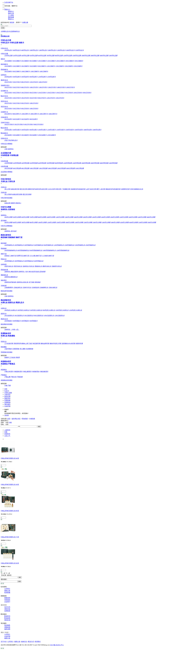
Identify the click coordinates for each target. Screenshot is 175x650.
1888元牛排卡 (61, 87)
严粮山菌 (7, 377)
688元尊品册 (25, 168)
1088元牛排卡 (34, 87)
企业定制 (7, 406)
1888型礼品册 (85, 55)
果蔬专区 (7, 398)
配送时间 (7, 616)
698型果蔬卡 (34, 321)
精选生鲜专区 (6, 235)
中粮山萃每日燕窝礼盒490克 (10, 511)
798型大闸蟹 (34, 217)
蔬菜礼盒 (11, 302)
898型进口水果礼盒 (49, 310)
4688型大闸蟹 (133, 222)
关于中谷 (4, 641)
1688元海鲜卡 (43, 71)
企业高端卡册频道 (6, 171)
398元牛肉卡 (8, 82)
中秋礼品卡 (5, 42)
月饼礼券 (11, 181)
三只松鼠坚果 (8, 343)
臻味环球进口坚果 (55, 343)
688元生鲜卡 (34, 119)
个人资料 (11, 15)
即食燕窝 (25, 418)
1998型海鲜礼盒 (80, 245)
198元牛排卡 (8, 98)
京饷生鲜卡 (4, 117)
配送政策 (7, 618)
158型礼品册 (8, 55)
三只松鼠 (12, 357)
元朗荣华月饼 (125, 189)
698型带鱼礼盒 (38, 261)
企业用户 (7, 601)
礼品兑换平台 (8, 2)
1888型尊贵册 (85, 163)
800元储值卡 (34, 61)
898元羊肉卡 (34, 92)
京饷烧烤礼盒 (43, 287)
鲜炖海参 (37, 282)
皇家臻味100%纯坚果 (68, 343)
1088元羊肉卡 (34, 108)
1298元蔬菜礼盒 (59, 315)
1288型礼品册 (67, 55)
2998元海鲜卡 (78, 66)
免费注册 (25, 22)
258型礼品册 (17, 55)
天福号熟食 (8, 349)
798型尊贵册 (50, 163)
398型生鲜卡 (8, 76)
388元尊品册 (17, 168)
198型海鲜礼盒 (9, 245)
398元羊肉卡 (8, 92)
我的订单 (11, 13)
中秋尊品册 (14, 155)
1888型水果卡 (87, 129)
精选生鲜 (7, 396)
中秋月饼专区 (6, 179)
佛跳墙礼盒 (4, 275)
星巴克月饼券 (27, 194)
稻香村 (13, 203)
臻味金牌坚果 (44, 343)
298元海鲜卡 (17, 66)
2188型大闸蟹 (78, 222)
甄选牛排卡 (4, 96)
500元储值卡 (25, 61)
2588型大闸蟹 (87, 222)
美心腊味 (23, 349)
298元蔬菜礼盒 (9, 315)
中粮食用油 (35, 371)
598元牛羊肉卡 (19, 124)
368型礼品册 (25, 55)
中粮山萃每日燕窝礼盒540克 (10, 458)
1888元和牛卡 (34, 114)
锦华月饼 (38, 189)
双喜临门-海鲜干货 (10, 255)
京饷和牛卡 (4, 112)
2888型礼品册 (94, 55)
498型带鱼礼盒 (29, 261)
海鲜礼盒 (17, 31)
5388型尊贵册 (113, 163)
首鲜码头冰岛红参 (22, 282)
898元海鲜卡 (42, 66)
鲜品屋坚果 (36, 343)
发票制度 (7, 611)
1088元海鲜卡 (25, 71)
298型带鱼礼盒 (9, 261)
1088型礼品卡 (34, 50)
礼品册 (11, 31)
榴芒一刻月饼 (100, 189)
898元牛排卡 (42, 98)
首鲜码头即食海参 (10, 282)
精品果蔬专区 (6, 300)
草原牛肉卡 (4, 101)
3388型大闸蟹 (106, 222)
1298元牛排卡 (50, 98)
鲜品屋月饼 (81, 189)
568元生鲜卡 (25, 119)
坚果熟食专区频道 (6, 352)
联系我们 (38, 641)
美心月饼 (7, 189)
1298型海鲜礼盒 (59, 245)
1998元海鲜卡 (69, 66)
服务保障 (7, 629)
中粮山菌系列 (27, 371)
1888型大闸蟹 (78, 217)
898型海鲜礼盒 (48, 245)
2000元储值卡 (60, 61)
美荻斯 (17, 357)
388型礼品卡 (17, 50)
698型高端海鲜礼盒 (23, 250)
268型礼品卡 (8, 50)
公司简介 (7, 588)
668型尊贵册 (42, 163)
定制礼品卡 (4, 138)
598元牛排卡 (17, 87)
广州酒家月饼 (65, 189)
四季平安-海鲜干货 (23, 255)
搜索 (19, 581)
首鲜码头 (10, 149)
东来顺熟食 (29, 349)
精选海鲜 (4, 237)
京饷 (5, 149)
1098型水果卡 (42, 129)
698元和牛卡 (8, 114)
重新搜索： (4, 579)
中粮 (5, 385)
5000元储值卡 (78, 61)
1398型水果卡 (60, 129)
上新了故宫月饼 (91, 189)
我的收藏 (11, 17)
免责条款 (7, 599)
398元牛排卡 (8, 87)
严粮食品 (11, 364)
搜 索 (2, 28)
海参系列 (4, 280)
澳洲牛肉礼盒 (46, 266)
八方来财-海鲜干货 (48, 255)
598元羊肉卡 (25, 92)
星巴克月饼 (23, 189)
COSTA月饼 (51, 189)
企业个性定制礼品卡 (11, 140)
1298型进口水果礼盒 (75, 310)
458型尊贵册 (34, 163)
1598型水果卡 (69, 129)
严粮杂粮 (20, 377)
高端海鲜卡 (4, 69)
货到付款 (7, 609)
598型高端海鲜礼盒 (10, 250)
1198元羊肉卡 (42, 92)
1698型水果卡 (78, 129)
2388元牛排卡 (70, 87)
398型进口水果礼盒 (23, 310)
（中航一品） (15, 329)
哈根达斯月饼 (15, 189)
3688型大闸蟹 (132, 217)
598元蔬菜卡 (25, 135)
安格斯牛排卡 (5, 85)
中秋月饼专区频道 (6, 198)
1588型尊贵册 (76, 163)
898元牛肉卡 (25, 103)
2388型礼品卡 (61, 50)
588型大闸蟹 (8, 222)
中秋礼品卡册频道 (6, 143)
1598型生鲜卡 (51, 76)
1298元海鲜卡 (50, 66)
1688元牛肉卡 (42, 82)
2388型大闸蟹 (96, 217)
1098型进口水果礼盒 (62, 310)
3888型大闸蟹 (115, 222)
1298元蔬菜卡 (51, 135)
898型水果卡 (34, 129)
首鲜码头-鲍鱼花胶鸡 (11, 271)
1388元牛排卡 (43, 87)
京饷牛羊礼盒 (27, 287)
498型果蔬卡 (17, 321)
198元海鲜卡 (8, 66)
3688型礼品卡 (70, 50)
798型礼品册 (50, 55)
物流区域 (7, 620)
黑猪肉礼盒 (38, 266)
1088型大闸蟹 (50, 217)
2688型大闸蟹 (105, 217)
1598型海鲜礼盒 (69, 245)
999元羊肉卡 (69, 92)
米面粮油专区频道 (6, 380)
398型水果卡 (17, 129)
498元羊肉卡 (17, 92)
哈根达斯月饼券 (17, 194)
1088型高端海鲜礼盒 (49, 250)
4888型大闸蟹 (151, 217)
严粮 (9, 385)
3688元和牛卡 (52, 114)
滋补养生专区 (16, 418)
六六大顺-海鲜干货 (35, 255)
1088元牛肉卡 (34, 103)
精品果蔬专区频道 (6, 324)
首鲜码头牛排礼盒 (28, 266)
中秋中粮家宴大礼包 (136, 189)
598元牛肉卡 (17, 82)
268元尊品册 (8, 168)
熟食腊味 (11, 336)
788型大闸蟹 (25, 222)
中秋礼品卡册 (6, 40)
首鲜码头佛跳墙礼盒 (11, 277)
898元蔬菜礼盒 (38, 315)
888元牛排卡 (25, 87)
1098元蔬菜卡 (42, 135)
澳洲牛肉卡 (4, 80)
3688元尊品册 (70, 168)
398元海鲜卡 (25, 66)
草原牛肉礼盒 (8, 266)
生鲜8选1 (4, 75)
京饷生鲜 (4, 285)
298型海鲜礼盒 (19, 245)
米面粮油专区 (6, 361)
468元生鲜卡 (17, 119)
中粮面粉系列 (17, 371)
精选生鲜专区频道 (6, 291)
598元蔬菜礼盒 (29, 315)
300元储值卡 (17, 61)
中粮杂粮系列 (43, 371)
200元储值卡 (8, 61)
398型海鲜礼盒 (29, 245)
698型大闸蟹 (25, 217)
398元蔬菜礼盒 (19, 315)
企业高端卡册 (6, 153)
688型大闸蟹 (17, 222)
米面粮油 (4, 364)
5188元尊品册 (79, 168)
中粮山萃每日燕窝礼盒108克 (10, 484)
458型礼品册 (34, 55)
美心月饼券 (8, 194)
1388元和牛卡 (25, 114)
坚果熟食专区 (6, 333)
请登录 (12, 22)
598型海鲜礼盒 (38, 245)
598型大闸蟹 (17, 217)
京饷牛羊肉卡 (5, 122)
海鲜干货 (18, 237)
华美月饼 (58, 189)
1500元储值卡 (51, 61)
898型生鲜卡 (34, 76)
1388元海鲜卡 (34, 71)
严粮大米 (13, 377)
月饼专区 (7, 394)
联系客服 (7, 592)
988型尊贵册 (59, 163)
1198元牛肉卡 (34, 82)
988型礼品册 (59, 55)
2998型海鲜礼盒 (90, 245)
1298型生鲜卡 (42, 76)
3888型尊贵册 (104, 163)
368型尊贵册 (25, 163)
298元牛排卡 (17, 98)
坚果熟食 (7, 400)
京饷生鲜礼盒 (17, 287)
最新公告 (7, 590)
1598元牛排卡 (59, 98)
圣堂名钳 (13, 231)
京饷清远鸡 (35, 287)
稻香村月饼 (31, 189)
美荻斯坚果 (17, 343)
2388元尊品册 (61, 168)
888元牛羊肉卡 (38, 124)
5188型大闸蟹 (142, 222)
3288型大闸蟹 (123, 217)
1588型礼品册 (76, 55)
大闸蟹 (3, 31)
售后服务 (7, 625)
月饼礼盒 (4, 181)
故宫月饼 (44, 189)
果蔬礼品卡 (19, 302)
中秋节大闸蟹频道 (6, 226)
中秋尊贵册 (5, 155)
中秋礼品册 (14, 42)
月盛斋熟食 (15, 349)
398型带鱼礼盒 (19, 261)
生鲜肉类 (4, 264)
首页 (5, 389)
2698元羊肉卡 (77, 92)
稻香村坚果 (79, 343)
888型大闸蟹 (42, 217)
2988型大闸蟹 (114, 217)
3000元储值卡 (69, 61)
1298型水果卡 (51, 129)
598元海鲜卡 (34, 66)
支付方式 (7, 607)
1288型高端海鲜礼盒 (62, 250)
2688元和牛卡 (43, 114)
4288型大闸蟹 (141, 217)
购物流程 (7, 598)
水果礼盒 (4, 302)
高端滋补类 (4, 269)
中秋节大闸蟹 (6, 207)
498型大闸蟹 (8, 217)
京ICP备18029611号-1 (57, 645)
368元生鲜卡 (8, 119)
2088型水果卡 (97, 129)
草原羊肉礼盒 (17, 266)
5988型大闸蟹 (151, 222)
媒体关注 (24, 641)
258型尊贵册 (17, 163)
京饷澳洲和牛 (8, 287)
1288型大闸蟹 (59, 217)
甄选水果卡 (4, 128)
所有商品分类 (5, 36)
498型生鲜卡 (17, 76)
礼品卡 (7, 31)
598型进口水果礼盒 (36, 310)
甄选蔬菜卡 (4, 133)
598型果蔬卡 (25, 321)
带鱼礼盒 (4, 259)
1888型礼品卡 (52, 50)
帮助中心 (7, 9)
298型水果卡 (8, 129)
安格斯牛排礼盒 (56, 266)
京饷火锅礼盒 (52, 287)
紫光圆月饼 (116, 189)
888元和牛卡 (17, 114)
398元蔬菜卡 (17, 135)
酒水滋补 (7, 404)
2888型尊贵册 (94, 163)
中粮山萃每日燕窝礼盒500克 (10, 563)
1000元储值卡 (42, 61)
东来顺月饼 (74, 189)
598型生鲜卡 (25, 76)
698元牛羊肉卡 (29, 124)
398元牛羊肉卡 (9, 124)
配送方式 (31, 641)
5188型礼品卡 (79, 50)
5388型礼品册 (113, 55)
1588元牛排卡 (52, 87)
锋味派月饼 (109, 189)
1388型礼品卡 (43, 50)
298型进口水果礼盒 (10, 310)
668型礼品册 (42, 55)
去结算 (6, 415)
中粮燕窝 (32, 418)
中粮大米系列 (8, 371)
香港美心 (18, 203)
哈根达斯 (7, 203)
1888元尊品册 (52, 168)
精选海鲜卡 (4, 64)
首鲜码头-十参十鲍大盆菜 (26, 271)
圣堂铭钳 (11, 209)
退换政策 (7, 627)
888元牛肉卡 (25, 82)
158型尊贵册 (8, 163)
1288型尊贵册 (67, 163)
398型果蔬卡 (8, 321)
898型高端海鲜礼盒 (36, 250)
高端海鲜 (11, 237)
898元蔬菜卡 (34, 135)
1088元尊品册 (34, 168)
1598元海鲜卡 (59, 66)
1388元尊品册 (43, 168)
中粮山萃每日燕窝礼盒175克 (10, 537)
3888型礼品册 (104, 55)
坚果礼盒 (4, 336)
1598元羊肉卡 (51, 92)
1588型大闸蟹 (69, 217)
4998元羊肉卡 (87, 92)
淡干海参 (31, 282)
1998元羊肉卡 (60, 92)
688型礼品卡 (25, 50)
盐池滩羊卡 (4, 90)
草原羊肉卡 (4, 106)
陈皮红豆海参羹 (40, 271)
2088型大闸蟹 (87, 217)
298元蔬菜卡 (8, 135)
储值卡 (21, 42)
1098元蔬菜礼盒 (49, 315)
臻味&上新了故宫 (26, 343)
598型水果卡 (25, 129)
